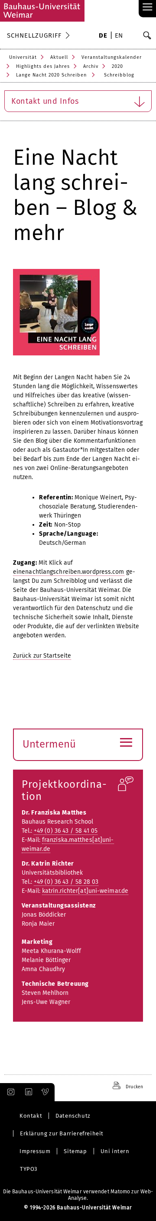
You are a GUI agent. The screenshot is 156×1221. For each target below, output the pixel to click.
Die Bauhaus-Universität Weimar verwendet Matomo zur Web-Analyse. (78, 1195)
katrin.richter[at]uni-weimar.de (85, 891)
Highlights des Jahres (43, 66)
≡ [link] (147, 7)
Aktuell (59, 57)
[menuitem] (103, 36)
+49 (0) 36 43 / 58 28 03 (66, 881)
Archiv (90, 66)
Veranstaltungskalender (111, 57)
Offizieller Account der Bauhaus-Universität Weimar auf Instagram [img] (9, 1092)
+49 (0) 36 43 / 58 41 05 (66, 830)
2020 (117, 66)
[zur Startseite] (42, 11)
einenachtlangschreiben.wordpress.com (68, 571)
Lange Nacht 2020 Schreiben (51, 75)
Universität (23, 57)
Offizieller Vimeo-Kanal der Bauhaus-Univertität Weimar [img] (45, 1092)
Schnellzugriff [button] (34, 35)
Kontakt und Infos (45, 101)
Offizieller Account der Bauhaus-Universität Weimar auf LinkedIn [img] (27, 1092)
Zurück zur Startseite (42, 655)
